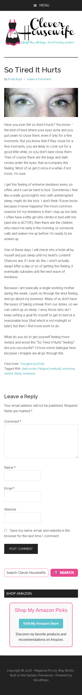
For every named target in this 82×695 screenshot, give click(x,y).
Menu (44, 5)
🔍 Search (64, 573)
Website (10, 509)
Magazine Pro (43, 670)
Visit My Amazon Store (41, 623)
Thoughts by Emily (32, 364)
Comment (12, 421)
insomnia (68, 368)
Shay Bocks (66, 670)
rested (8, 373)
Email (9, 488)
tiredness (29, 373)
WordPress (41, 680)
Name (10, 468)
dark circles (29, 368)
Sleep (18, 373)
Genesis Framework (39, 675)
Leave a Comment (39, 79)
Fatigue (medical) (49, 368)
